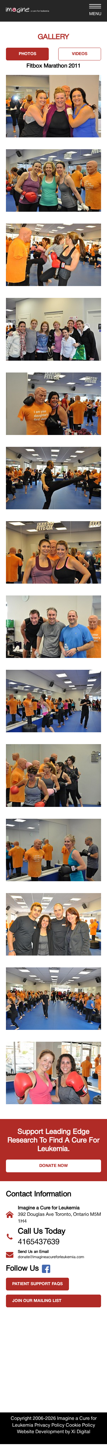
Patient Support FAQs (37, 1284)
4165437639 (41, 1237)
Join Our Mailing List (37, 1301)
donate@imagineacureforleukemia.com (51, 1254)
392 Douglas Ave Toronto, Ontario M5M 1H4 (59, 1215)
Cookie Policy (80, 1425)
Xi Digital (80, 1432)
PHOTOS (27, 54)
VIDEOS (79, 54)
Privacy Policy (49, 1425)
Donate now (53, 1166)
